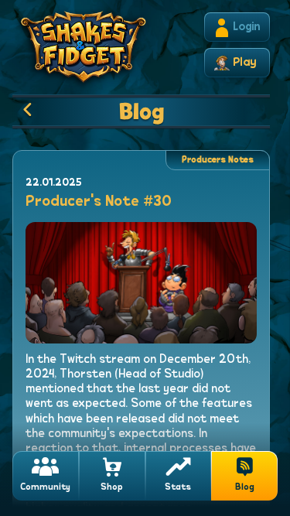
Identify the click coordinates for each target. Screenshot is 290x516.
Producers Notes (218, 160)
